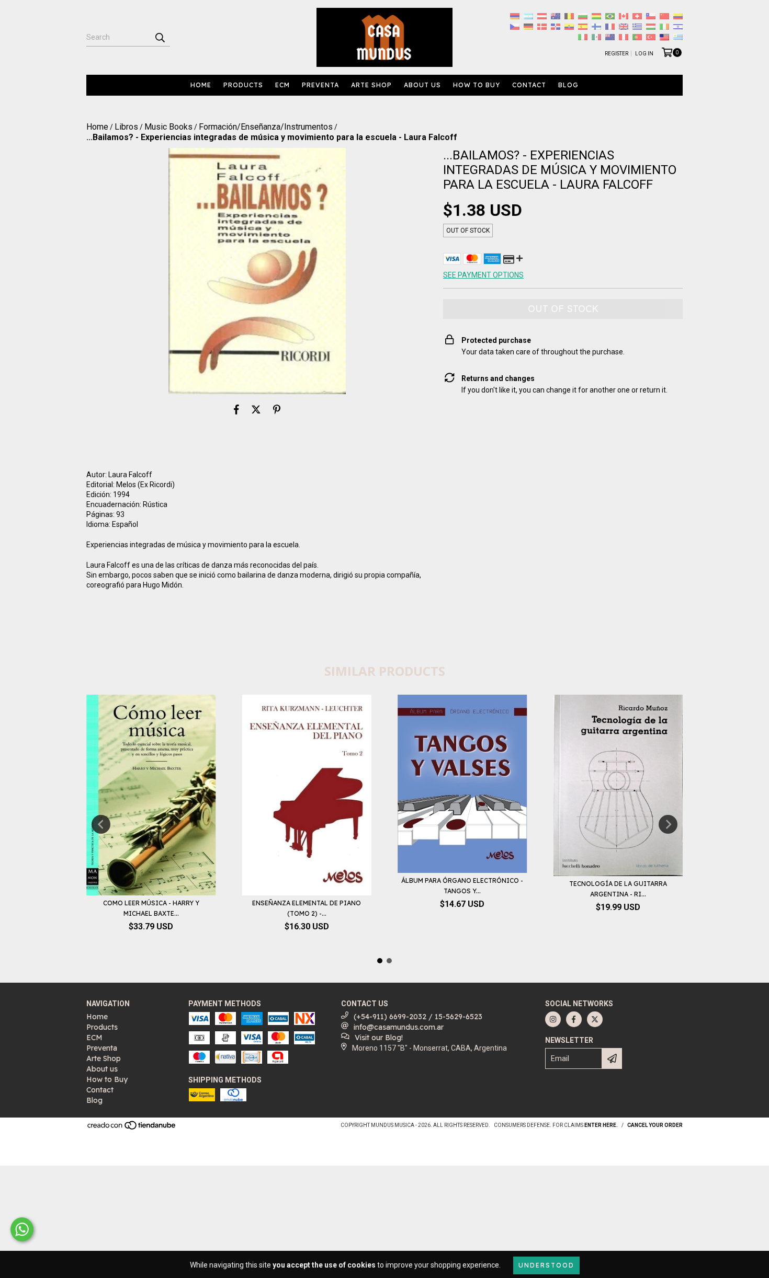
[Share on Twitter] (256, 410)
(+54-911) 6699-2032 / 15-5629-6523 (418, 1016)
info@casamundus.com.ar (399, 1027)
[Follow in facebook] (574, 1019)
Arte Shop (371, 85)
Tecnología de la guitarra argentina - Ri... (618, 889)
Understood (546, 1265)
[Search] (159, 37)
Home (200, 85)
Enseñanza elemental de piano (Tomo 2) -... (306, 908)
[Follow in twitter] (595, 1019)
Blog (568, 85)
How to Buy (476, 85)
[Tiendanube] (132, 1129)
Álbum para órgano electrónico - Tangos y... (462, 886)
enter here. (601, 1125)
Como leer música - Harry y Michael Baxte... (151, 908)
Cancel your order (655, 1125)
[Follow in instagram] (553, 1019)
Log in (644, 53)
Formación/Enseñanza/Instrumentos (266, 127)
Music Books (168, 127)
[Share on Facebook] (236, 410)
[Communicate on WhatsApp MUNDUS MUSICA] (21, 1229)
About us (422, 85)
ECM (282, 85)
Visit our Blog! (379, 1037)
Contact (529, 85)
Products (243, 85)
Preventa (320, 85)
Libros (126, 127)
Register (616, 53)
